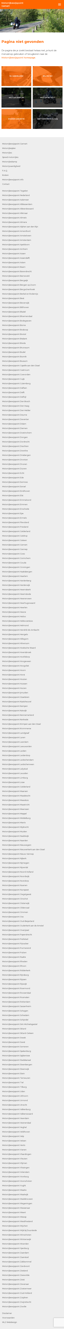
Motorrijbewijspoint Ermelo (14, 518)
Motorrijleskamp (9, 162)
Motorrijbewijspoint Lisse (13, 782)
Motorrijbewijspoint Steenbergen (17, 1064)
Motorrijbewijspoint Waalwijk (15, 1194)
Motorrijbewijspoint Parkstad (15, 939)
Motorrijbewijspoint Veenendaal (16, 1123)
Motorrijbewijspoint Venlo (13, 1145)
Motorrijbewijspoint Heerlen (14, 607)
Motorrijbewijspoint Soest (13, 1042)
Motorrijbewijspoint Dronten (15, 460)
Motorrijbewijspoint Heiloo (14, 616)
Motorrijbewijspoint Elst (12, 495)
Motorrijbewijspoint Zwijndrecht (16, 1302)
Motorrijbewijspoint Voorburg (15, 1176)
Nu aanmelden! (16, 76)
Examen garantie (16, 119)
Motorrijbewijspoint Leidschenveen (18, 764)
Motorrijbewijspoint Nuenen (14, 885)
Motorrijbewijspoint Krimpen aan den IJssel (21, 724)
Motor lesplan (16, 97)
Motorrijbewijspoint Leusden (15, 773)
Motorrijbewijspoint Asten (13, 262)
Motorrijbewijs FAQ (48, 119)
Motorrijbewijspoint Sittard (14, 1029)
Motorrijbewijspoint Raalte (14, 957)
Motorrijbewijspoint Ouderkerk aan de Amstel (23, 926)
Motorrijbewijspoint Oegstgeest (16, 894)
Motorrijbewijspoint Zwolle (14, 1306)
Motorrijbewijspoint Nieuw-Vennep (18, 854)
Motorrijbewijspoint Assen (14, 253)
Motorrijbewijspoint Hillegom (15, 639)
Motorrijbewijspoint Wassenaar (16, 1208)
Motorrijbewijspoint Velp (13, 1136)
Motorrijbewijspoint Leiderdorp (16, 755)
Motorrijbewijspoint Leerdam (15, 742)
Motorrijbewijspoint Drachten (15, 446)
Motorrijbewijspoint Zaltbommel (16, 1262)
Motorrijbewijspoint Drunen (14, 464)
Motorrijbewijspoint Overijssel (15, 930)
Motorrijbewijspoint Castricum (15, 370)
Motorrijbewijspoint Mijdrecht (15, 827)
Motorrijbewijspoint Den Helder (16, 410)
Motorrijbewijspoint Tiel (13, 1082)
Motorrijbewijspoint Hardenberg (16, 581)
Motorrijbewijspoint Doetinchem (17, 433)
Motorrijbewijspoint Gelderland (16, 531)
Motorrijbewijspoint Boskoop (15, 330)
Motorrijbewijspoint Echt (13, 473)
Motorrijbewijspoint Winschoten (16, 1235)
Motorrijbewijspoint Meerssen (15, 809)
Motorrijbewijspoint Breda (14, 343)
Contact (6, 184)
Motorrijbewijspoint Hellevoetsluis (17, 621)
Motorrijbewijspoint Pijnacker (15, 943)
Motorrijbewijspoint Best (13, 298)
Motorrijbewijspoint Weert (14, 1212)
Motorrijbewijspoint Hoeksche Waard (19, 648)
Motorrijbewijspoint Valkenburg (16, 1109)
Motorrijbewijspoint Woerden (15, 1244)
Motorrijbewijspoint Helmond (15, 625)
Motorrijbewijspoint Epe (13, 513)
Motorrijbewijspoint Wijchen (15, 1226)
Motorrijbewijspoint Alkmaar (15, 213)
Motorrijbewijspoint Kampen (15, 706)
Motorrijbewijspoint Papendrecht (17, 934)
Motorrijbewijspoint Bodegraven (16, 321)
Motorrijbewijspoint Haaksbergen (17, 572)
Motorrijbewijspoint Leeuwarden (17, 746)
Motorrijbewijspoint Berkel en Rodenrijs (20, 294)
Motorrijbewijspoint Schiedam (15, 1015)
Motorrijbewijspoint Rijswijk (14, 984)
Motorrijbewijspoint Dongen (15, 437)
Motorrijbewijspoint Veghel (14, 1127)
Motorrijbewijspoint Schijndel (15, 1020)
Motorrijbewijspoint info (13, 179)
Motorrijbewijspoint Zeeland (15, 1271)
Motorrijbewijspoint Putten (14, 952)
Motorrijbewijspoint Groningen (16, 567)
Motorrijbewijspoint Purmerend (16, 948)
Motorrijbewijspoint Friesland (15, 527)
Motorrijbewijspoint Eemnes (15, 482)
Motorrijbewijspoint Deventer (15, 419)
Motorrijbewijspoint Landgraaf (15, 733)
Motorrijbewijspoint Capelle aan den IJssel (21, 365)
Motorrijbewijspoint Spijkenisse (16, 1055)
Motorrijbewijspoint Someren (15, 1047)
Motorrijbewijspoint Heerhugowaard (18, 603)
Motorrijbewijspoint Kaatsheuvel (16, 701)
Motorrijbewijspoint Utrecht (14, 1105)
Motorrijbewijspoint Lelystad (15, 769)
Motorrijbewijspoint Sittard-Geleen (17, 1033)
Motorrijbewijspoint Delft (13, 392)
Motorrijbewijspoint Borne (14, 325)
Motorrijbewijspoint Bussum (15, 361)
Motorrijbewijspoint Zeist (13, 1280)
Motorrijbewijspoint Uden (13, 1091)
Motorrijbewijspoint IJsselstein (15, 697)
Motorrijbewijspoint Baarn (13, 267)
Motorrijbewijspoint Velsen (14, 1141)
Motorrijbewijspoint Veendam (15, 1118)
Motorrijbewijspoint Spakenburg (16, 1051)
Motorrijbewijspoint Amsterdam (16, 240)
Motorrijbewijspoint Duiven (14, 468)
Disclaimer (7, 1313)
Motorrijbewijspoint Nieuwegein (16, 845)
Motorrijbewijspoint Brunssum (15, 348)
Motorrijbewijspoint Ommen (15, 912)
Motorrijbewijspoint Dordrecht (16, 442)
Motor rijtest (47, 97)
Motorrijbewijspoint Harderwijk (16, 585)
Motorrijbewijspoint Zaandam (15, 1253)
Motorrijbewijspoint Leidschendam (18, 760)
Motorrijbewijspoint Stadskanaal (16, 1060)
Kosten (5, 175)
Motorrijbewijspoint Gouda (14, 563)
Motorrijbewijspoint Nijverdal (15, 867)
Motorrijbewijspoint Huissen (14, 684)
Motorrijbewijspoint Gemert (14, 144)
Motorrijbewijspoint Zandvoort (16, 1266)
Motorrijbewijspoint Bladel (14, 312)
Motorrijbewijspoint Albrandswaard (17, 209)
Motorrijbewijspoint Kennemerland (18, 715)
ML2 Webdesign (9, 1322)
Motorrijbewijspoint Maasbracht (16, 796)
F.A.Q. (5, 171)
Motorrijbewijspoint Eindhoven (16, 491)
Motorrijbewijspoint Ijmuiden (15, 693)
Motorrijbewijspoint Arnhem (15, 249)
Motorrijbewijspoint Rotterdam (16, 1002)
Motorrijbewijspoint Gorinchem (16, 558)
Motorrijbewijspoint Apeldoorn (16, 244)
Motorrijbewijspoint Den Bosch (16, 401)
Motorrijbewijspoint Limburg (15, 778)
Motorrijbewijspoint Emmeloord (16, 500)
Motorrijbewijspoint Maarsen (15, 791)
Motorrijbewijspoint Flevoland (15, 522)
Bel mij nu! (48, 76)
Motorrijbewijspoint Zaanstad (15, 1257)
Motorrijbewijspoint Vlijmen (14, 1163)
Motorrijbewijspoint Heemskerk (16, 589)
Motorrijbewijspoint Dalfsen (14, 388)
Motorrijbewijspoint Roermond (16, 988)
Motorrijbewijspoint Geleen (14, 540)
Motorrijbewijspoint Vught (14, 1185)
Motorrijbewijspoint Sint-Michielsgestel (19, 1024)
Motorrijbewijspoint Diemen (15, 428)
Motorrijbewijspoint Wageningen (17, 1203)
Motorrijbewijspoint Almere (14, 222)
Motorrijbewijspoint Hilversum (15, 643)
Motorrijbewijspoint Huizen (14, 688)
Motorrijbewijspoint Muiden (14, 831)
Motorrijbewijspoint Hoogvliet (15, 666)
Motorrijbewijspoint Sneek (14, 1038)
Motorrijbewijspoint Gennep (14, 549)
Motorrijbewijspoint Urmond (15, 1100)
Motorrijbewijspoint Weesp (14, 1217)
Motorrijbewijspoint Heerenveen (17, 598)
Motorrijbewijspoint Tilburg (14, 1087)
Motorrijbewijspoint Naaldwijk (15, 836)
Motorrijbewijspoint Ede (13, 477)
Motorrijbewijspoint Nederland (16, 195)
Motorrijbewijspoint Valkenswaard (17, 1114)
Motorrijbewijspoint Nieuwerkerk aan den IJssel (23, 849)
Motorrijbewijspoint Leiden (14, 751)
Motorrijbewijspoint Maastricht (16, 805)
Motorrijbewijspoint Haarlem (15, 576)
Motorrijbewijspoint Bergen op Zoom (19, 285)
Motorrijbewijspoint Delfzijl (14, 397)
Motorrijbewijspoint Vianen (14, 1150)
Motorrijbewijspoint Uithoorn (15, 1096)
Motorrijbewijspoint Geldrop (14, 536)
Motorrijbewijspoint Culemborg (16, 383)
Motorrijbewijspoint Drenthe (15, 451)
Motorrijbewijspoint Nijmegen (15, 863)
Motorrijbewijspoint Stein (13, 1073)
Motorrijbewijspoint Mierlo (14, 822)
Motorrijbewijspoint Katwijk (14, 710)
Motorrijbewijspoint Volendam (15, 1172)
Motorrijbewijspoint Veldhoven (16, 1132)
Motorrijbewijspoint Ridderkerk (16, 970)
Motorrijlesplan (9, 148)
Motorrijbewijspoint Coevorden (16, 374)
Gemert (12, 4)
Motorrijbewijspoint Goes (13, 554)
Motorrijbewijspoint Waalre (14, 1190)
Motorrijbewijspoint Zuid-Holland (17, 1293)
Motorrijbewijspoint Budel (13, 352)
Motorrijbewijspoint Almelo (14, 218)
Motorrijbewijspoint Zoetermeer (17, 1288)
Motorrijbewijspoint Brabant (14, 339)
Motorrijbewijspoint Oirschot (15, 899)
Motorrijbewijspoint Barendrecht (17, 271)
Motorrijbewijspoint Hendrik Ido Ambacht (20, 630)
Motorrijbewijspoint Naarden (15, 840)
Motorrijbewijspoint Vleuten (14, 1159)
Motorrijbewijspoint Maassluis (15, 800)
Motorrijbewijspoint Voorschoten (17, 1181)
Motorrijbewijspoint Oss (13, 917)
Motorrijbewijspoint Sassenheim (16, 1006)
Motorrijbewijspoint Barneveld (15, 276)
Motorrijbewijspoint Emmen (15, 504)
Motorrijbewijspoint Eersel (14, 486)
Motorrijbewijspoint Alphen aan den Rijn (20, 227)
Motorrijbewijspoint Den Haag (15, 406)
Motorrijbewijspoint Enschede (15, 509)
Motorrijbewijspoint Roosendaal (16, 993)
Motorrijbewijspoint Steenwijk (15, 1069)
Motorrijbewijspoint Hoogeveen (16, 661)
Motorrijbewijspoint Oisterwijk (15, 903)
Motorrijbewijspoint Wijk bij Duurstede (19, 1230)
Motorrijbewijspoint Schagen (15, 1011)
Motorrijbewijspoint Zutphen (15, 1297)
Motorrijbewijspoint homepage (18, 57)
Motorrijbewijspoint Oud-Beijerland (18, 921)
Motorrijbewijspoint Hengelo (15, 634)
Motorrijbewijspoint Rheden (14, 961)
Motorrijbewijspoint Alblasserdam (17, 204)
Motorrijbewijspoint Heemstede (16, 594)
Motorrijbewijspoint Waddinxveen (17, 1199)
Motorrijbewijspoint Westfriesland (17, 1221)
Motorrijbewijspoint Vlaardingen (16, 1154)
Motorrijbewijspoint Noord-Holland (17, 872)
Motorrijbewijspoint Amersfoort (16, 231)
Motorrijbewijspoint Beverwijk (15, 303)
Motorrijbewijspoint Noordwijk (15, 876)
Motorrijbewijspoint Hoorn (14, 670)
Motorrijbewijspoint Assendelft (16, 258)
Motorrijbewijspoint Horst (13, 675)
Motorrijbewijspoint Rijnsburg (15, 975)
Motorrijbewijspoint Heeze (14, 612)
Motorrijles (7, 153)
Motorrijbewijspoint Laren (13, 737)
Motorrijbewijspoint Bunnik (14, 356)
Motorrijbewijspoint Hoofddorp (16, 657)
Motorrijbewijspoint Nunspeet (15, 890)
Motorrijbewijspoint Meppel (14, 814)
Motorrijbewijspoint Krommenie (16, 728)
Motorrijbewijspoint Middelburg (16, 818)
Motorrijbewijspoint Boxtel (14, 334)
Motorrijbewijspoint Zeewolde (15, 1275)
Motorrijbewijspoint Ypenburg (15, 1248)
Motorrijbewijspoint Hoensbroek (16, 652)
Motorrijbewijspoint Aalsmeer (15, 200)
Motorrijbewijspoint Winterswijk (16, 1239)
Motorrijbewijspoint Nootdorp (15, 881)
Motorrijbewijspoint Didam (14, 424)
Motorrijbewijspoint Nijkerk (14, 858)
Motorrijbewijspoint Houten (14, 679)
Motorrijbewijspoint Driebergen (16, 455)
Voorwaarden (8, 1318)
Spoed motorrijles (10, 157)
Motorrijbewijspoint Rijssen (14, 979)
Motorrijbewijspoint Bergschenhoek (18, 289)
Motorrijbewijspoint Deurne (14, 415)
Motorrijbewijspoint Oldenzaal (15, 908)
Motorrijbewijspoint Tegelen (15, 191)
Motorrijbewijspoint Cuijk (13, 379)
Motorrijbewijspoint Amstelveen (16, 235)
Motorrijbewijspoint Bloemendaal (17, 316)
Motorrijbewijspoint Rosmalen (15, 997)
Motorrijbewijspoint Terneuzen (16, 1078)
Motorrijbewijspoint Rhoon (14, 966)
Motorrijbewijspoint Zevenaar (15, 1284)
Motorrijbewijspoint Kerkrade (15, 719)
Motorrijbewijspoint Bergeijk (15, 280)
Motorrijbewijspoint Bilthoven (15, 307)
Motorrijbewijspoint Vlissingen (15, 1167)
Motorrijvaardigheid (11, 166)
